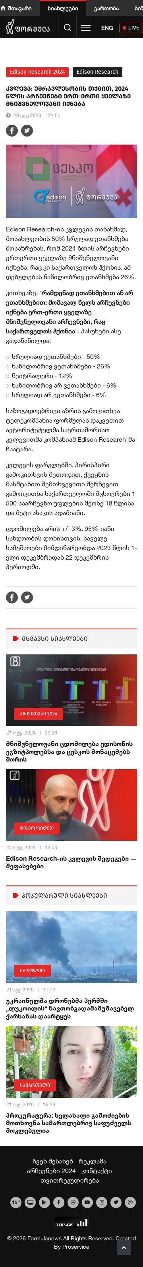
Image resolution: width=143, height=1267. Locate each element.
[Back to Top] (124, 1247)
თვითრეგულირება (70, 1180)
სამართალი (35, 1085)
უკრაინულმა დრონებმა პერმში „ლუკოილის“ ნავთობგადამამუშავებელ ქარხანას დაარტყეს (70, 1008)
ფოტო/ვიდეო (37, 828)
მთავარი (20, 8)
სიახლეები (63, 8)
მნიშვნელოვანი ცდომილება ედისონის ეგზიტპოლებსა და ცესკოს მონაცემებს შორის (69, 751)
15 (16, 1201)
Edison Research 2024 (37, 72)
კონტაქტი (96, 1170)
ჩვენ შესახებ (53, 1161)
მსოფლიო (32, 970)
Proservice (75, 1247)
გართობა (106, 8)
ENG (107, 28)
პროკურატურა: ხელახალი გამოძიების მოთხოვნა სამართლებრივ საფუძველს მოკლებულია (68, 1122)
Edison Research (97, 72)
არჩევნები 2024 (38, 714)
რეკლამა (92, 1161)
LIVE (134, 28)
